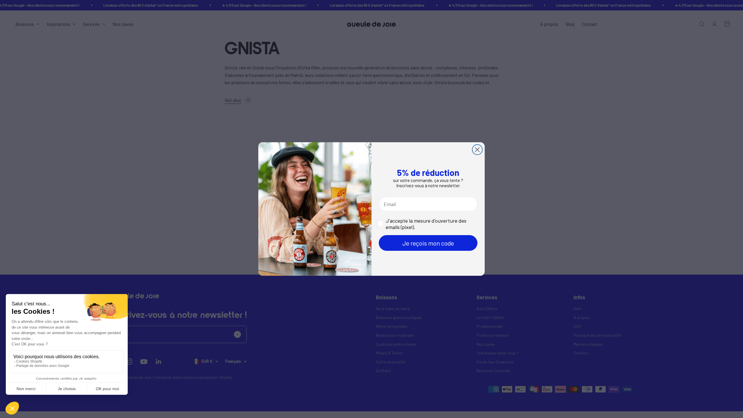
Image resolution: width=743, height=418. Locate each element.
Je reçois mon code (428, 243)
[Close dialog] (477, 150)
